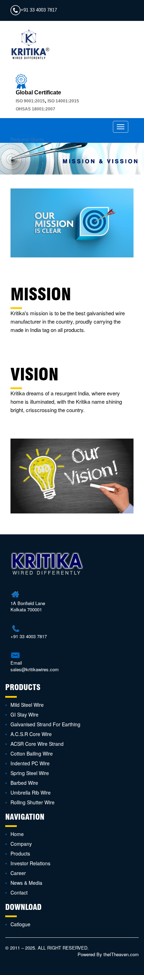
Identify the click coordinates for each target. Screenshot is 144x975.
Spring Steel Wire (29, 772)
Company (21, 843)
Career (18, 872)
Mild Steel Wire (27, 704)
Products (20, 853)
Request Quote (27, 139)
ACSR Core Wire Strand (37, 743)
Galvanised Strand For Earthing (45, 724)
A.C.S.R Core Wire (31, 733)
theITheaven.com (121, 954)
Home (17, 833)
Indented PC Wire (30, 763)
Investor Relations (30, 863)
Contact (19, 892)
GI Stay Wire (24, 714)
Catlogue (20, 924)
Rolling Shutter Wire (32, 802)
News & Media (26, 882)
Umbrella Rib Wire (30, 792)
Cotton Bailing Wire (31, 753)
